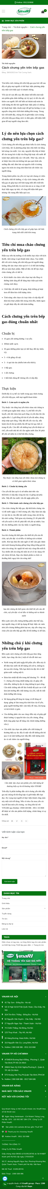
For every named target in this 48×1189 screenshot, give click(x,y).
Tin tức (4, 919)
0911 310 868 (29, 1047)
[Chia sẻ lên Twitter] (17, 821)
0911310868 (28, 2)
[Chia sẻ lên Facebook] (12, 821)
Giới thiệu (6, 903)
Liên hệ (5, 929)
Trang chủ (6, 898)
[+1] (26, 821)
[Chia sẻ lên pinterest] (22, 821)
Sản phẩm (6, 908)
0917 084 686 (30, 1079)
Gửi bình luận (9, 881)
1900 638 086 (17, 1047)
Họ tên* (5, 837)
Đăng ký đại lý (7, 924)
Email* (4, 848)
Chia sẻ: (5, 821)
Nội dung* (6, 858)
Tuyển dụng (6, 914)
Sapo (30, 1186)
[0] (42, 12)
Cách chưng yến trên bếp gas (23, 67)
